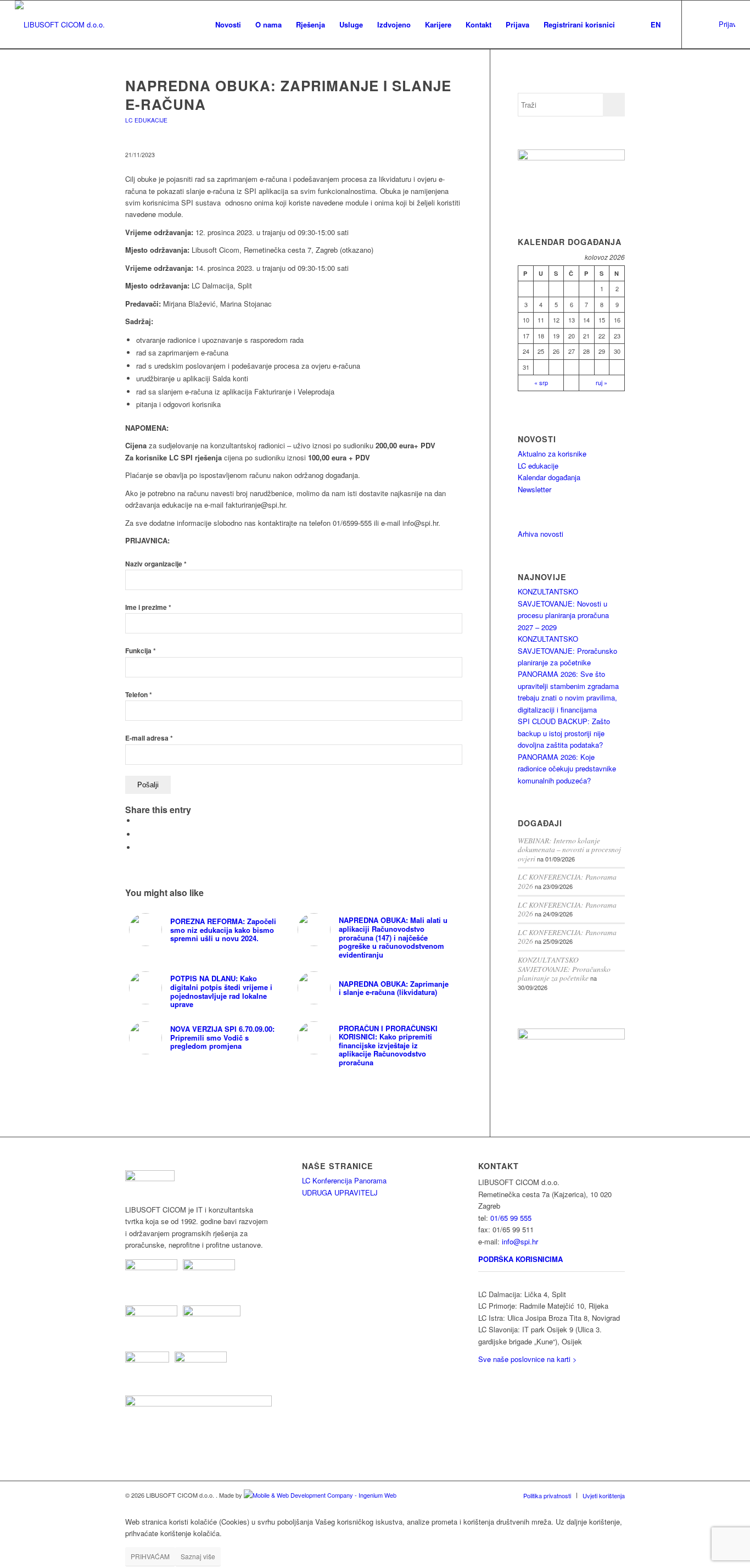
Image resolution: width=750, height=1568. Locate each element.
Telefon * (138, 694)
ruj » (601, 382)
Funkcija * (140, 650)
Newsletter (534, 489)
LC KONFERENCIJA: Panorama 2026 (567, 881)
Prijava (727, 24)
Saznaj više (198, 1556)
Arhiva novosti (540, 534)
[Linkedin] (699, 24)
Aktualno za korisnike (552, 453)
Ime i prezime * (148, 607)
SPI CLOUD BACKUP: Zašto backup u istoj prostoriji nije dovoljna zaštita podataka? (564, 733)
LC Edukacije (146, 120)
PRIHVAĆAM (150, 1556)
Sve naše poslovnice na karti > (527, 1359)
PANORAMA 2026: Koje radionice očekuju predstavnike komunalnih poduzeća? (567, 769)
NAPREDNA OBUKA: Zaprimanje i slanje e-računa (288, 94)
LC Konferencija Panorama (344, 1180)
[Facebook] (715, 24)
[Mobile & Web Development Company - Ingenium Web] (320, 1495)
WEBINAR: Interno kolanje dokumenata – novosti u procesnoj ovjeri (569, 849)
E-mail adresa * (149, 738)
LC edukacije (538, 465)
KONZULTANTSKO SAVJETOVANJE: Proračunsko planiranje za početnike (567, 650)
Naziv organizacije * (156, 564)
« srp (541, 382)
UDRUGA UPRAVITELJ (340, 1192)
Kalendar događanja (549, 477)
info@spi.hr (520, 1241)
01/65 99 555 (510, 1218)
